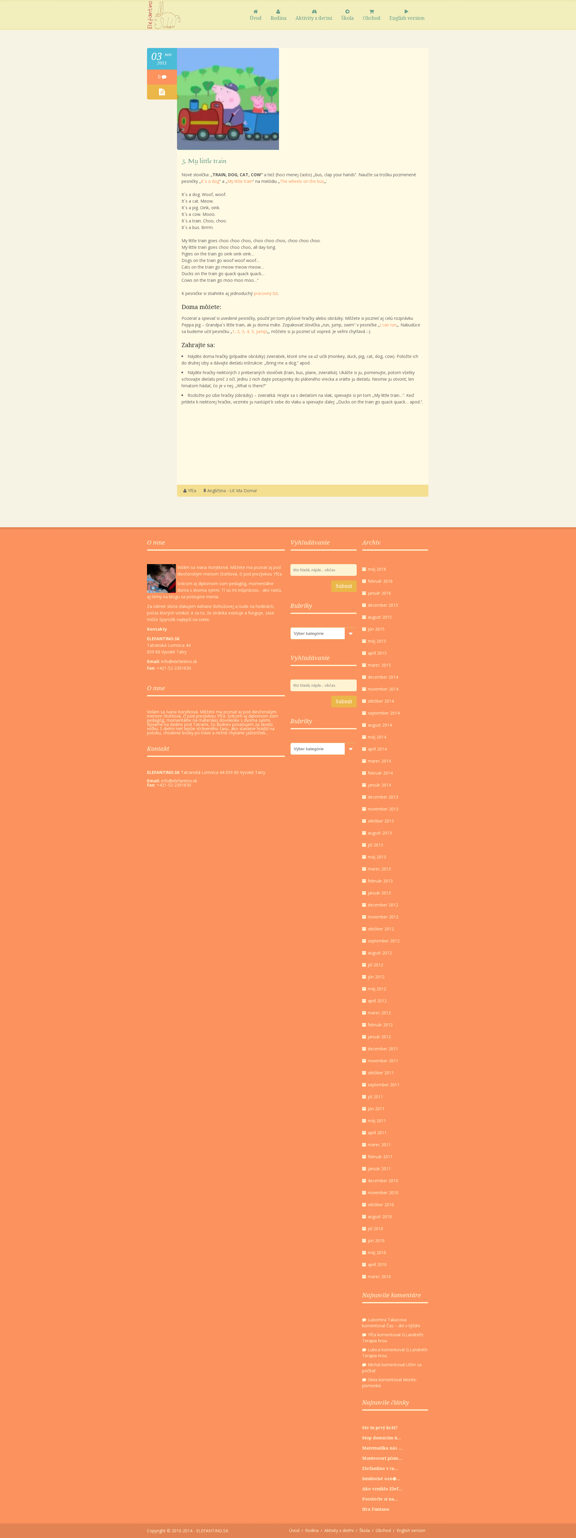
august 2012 (380, 953)
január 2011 (379, 1168)
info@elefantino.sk (179, 781)
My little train (240, 181)
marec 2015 (379, 665)
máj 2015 (377, 641)
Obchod (371, 18)
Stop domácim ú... (381, 1437)
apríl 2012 (377, 1001)
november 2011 (383, 1061)
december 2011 (383, 1049)
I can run (388, 325)
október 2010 (381, 1204)
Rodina (278, 18)
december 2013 (383, 797)
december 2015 (383, 605)
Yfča (192, 490)
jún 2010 (376, 1240)
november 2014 (383, 689)
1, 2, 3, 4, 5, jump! (249, 331)
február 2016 (380, 581)
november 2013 (383, 809)
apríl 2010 (377, 1264)
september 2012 (384, 941)
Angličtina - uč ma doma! (232, 490)
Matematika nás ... (382, 1448)
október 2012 (381, 929)
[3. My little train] (228, 148)
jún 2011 (376, 1108)
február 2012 (380, 1025)
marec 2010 (379, 1276)
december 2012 (383, 905)
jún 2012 (376, 977)
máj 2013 (377, 857)
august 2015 (380, 617)
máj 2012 (377, 989)
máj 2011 (377, 1120)
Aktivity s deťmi (314, 18)
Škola (347, 18)
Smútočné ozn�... (381, 1478)
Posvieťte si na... (380, 1499)
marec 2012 (379, 1013)
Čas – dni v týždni (403, 1325)
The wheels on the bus (302, 181)
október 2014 (381, 701)
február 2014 (380, 773)
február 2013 (380, 881)
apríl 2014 (377, 749)
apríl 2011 (377, 1132)
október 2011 (381, 1072)
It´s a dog (210, 181)
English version (406, 18)
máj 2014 (377, 737)
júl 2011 (375, 1096)
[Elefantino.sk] (164, 15)
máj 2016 (377, 569)
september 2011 (384, 1084)
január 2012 (379, 1037)
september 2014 (384, 713)
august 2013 (380, 833)
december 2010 (383, 1180)
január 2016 (379, 593)
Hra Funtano (375, 1509)
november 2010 (383, 1192)
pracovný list (266, 293)
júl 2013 (375, 845)
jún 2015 (376, 629)
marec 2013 (379, 869)
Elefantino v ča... (380, 1468)
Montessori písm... (382, 1458)
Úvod (256, 18)
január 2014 (379, 785)
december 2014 (383, 677)
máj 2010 (377, 1252)
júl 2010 (375, 1228)
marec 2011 (379, 1144)
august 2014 (380, 725)
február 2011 (380, 1156)
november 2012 (383, 917)
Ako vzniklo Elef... (382, 1488)
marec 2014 (379, 761)
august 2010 (380, 1216)
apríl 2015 (377, 653)
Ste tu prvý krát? (380, 1427)
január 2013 (379, 893)
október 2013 (381, 821)
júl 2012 (375, 965)
